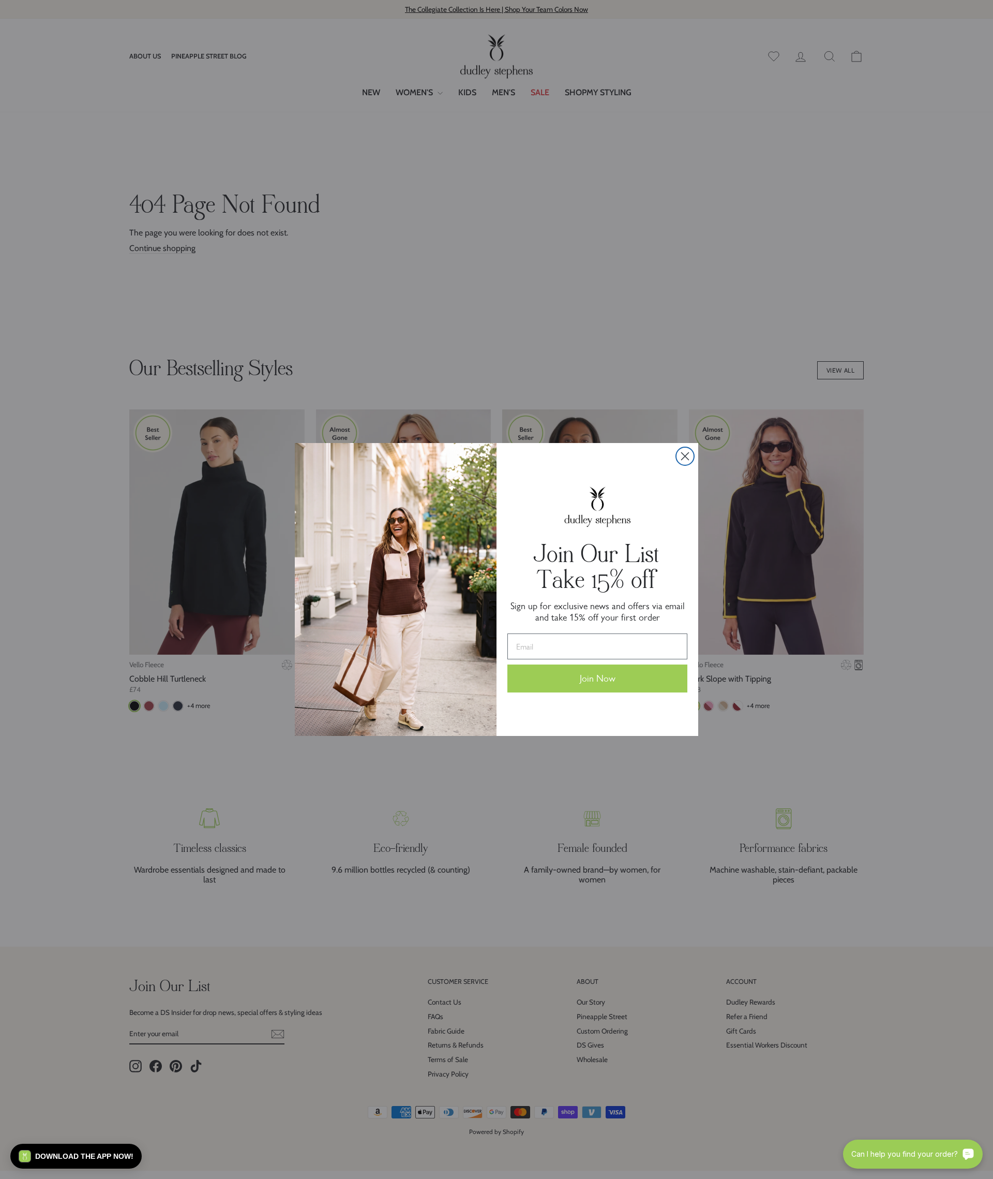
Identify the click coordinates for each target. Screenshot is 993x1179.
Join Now (597, 678)
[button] (76, 1156)
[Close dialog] (685, 456)
